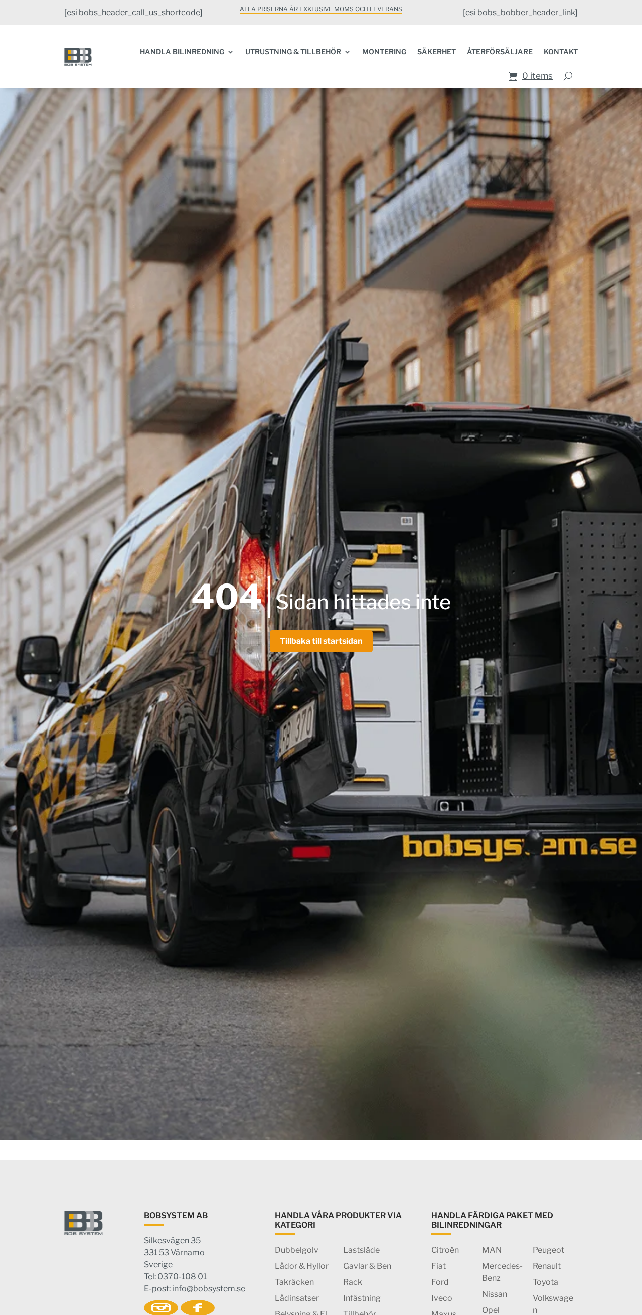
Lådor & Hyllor (302, 1266)
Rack (352, 1282)
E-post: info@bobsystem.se (194, 1288)
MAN (492, 1250)
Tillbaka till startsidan (321, 641)
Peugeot (548, 1250)
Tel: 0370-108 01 (175, 1276)
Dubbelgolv (296, 1250)
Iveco (441, 1298)
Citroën (445, 1250)
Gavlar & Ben (367, 1266)
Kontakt (561, 51)
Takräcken (294, 1282)
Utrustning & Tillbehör (293, 51)
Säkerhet (436, 51)
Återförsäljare (500, 51)
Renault (547, 1266)
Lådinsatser (297, 1298)
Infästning (362, 1298)
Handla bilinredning (182, 51)
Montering (384, 51)
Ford (440, 1282)
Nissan (494, 1294)
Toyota (545, 1282)
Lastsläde (361, 1250)
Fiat (438, 1266)
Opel (491, 1310)
